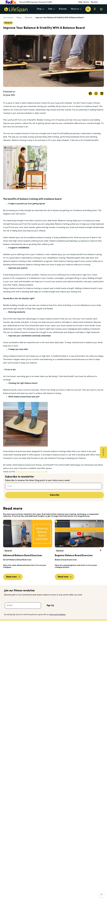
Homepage (8, 18)
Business (63, 9)
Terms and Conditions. (57, 614)
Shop (39, 9)
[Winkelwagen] (101, 9)
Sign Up (50, 605)
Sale (50, 9)
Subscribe (54, 495)
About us (75, 9)
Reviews (94, 2)
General (28, 18)
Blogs (19, 18)
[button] (100, 550)
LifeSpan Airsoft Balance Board (28, 472)
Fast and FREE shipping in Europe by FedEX (35, 2)
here (45, 472)
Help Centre (83, 2)
